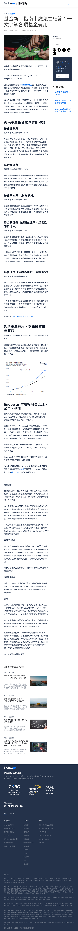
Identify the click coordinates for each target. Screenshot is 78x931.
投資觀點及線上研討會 (46, 825)
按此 (22, 469)
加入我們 (26, 853)
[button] (73, 3)
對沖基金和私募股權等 (11, 839)
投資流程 (26, 832)
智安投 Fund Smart (10, 828)
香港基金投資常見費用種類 (63, 93)
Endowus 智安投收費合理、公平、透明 (63, 110)
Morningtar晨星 (25, 84)
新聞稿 (25, 850)
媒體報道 (26, 846)
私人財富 (7, 835)
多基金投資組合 (9, 832)
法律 (24, 860)
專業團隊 (26, 839)
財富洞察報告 (43, 832)
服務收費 (26, 835)
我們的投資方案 (9, 825)
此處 (58, 880)
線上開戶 (15, 472)
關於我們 (26, 825)
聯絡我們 (26, 864)
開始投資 (26, 828)
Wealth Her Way (44, 839)
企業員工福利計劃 (9, 846)
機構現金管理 (8, 843)
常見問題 (41, 843)
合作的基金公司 (28, 843)
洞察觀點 (22, 3)
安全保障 (26, 857)
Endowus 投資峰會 (45, 835)
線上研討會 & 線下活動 (46, 828)
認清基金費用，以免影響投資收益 (63, 101)
